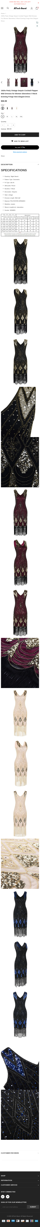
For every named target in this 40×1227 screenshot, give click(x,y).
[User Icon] (32, 8)
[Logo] (20, 8)
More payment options (20, 152)
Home (3, 13)
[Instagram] (2, 1196)
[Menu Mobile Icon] (2, 8)
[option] (20, 50)
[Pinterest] (7, 1196)
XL (16, 116)
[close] (38, 3)
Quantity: (4, 121)
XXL (21, 116)
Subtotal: (3, 129)
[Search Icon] (8, 8)
